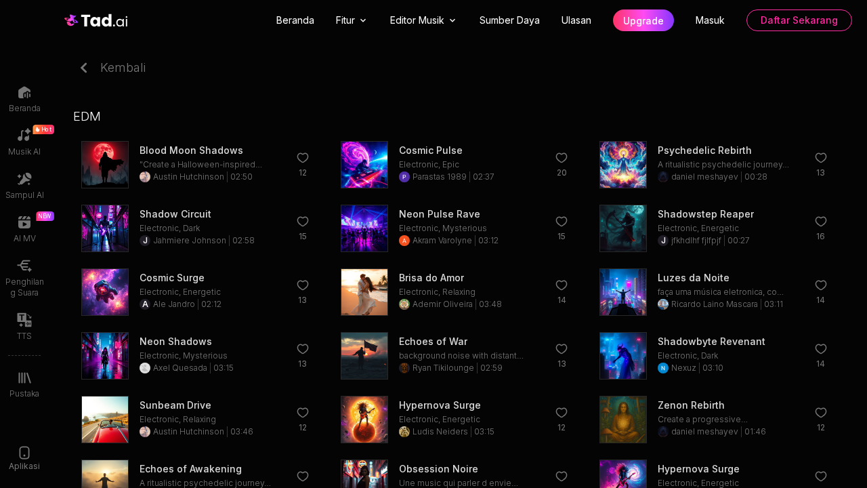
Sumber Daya (510, 20)
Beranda (295, 20)
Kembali (123, 67)
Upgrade (643, 20)
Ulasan (576, 20)
